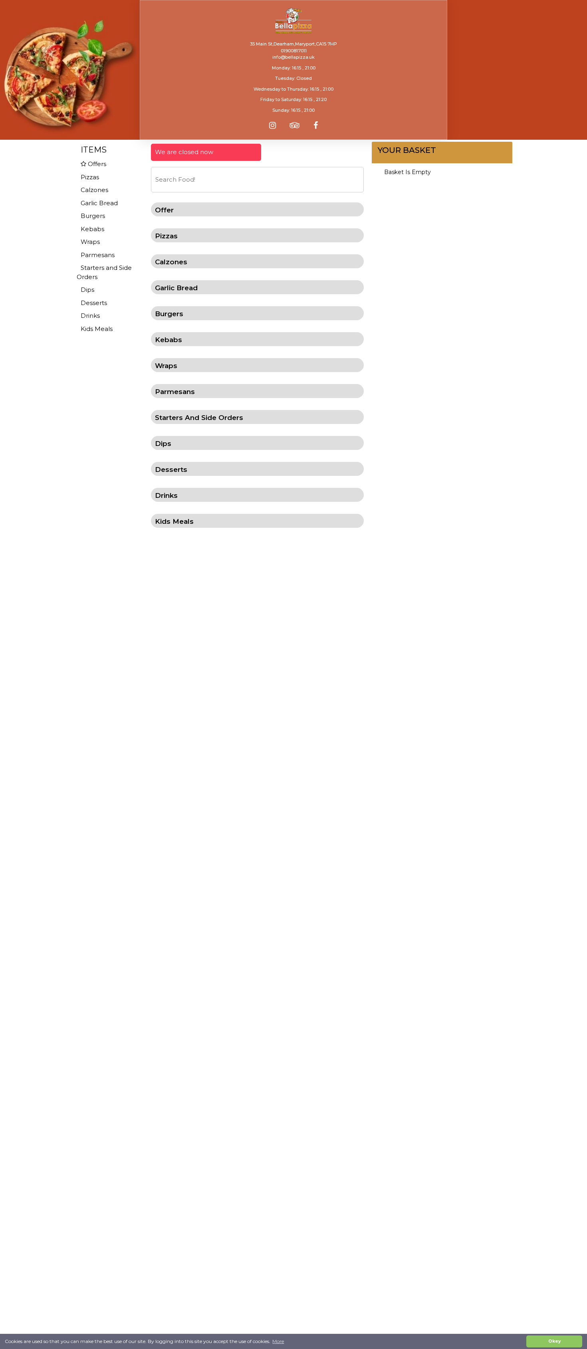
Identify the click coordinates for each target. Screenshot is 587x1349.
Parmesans (98, 255)
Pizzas (90, 177)
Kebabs (92, 229)
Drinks (90, 315)
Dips (87, 289)
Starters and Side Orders (104, 272)
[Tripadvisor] (295, 125)
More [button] (278, 1341)
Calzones (94, 190)
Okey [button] (554, 1341)
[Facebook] (315, 125)
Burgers (93, 216)
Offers (96, 164)
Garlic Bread (99, 203)
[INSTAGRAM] (272, 125)
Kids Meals (97, 329)
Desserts (94, 303)
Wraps (90, 242)
